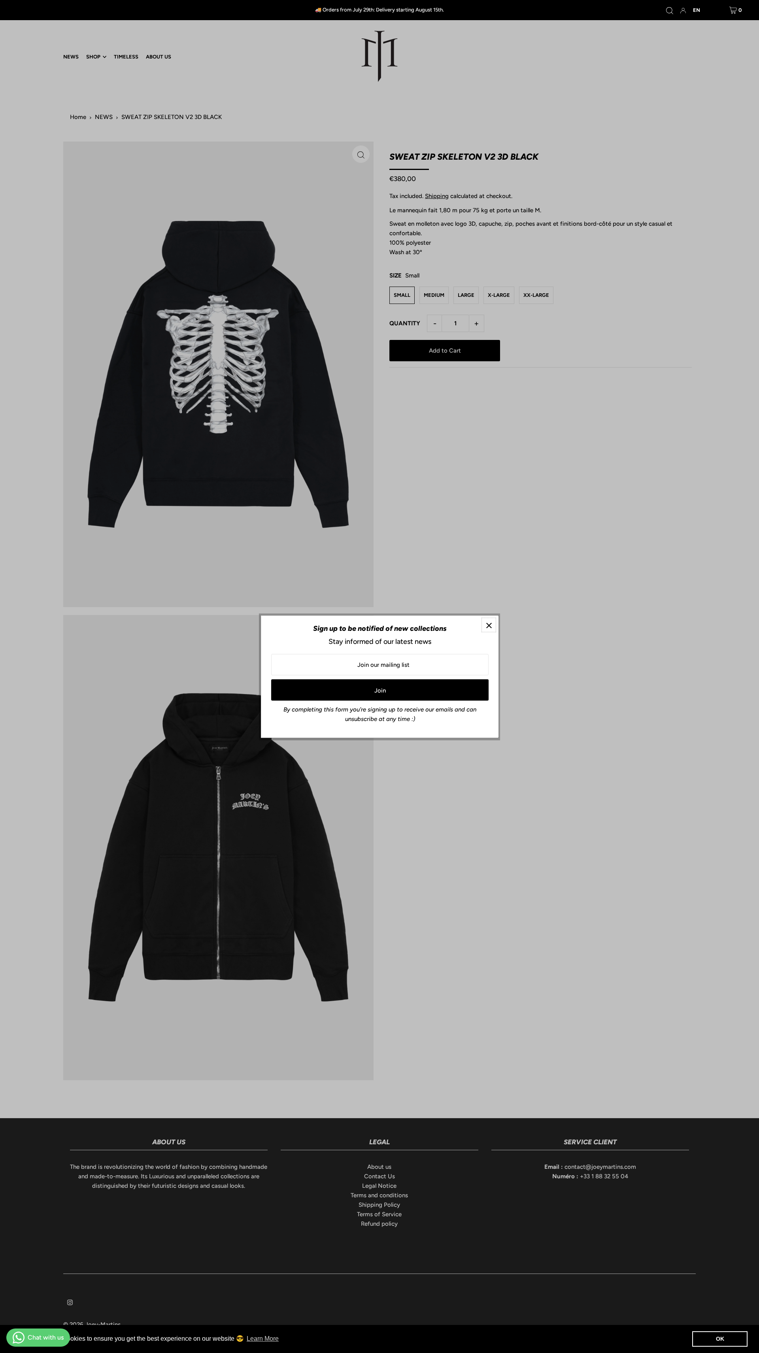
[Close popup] (489, 625)
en (696, 10)
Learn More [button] (263, 1338)
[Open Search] (669, 10)
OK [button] (720, 1339)
